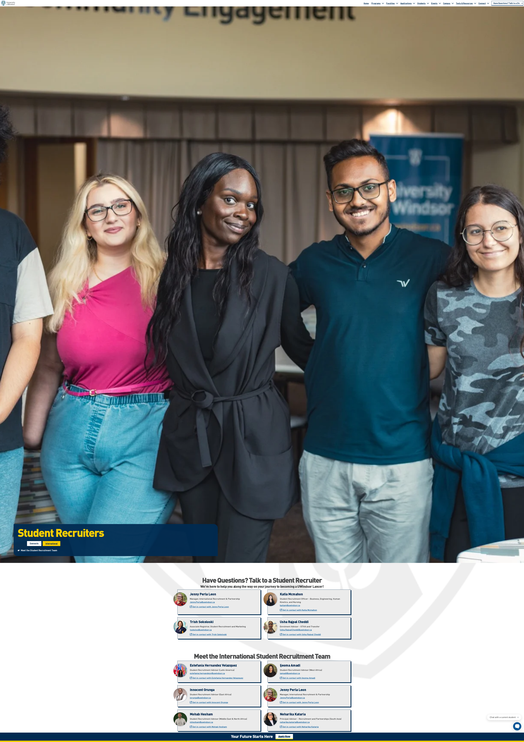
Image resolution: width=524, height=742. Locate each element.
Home (366, 3)
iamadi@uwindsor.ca (290, 673)
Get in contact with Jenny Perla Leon (210, 606)
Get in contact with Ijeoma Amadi (298, 677)
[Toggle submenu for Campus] (452, 3)
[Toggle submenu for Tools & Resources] (475, 3)
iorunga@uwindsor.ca (200, 697)
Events (434, 3)
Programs (376, 3)
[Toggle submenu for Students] (428, 3)
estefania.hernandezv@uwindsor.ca (207, 673)
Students (421, 3)
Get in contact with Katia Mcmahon (299, 609)
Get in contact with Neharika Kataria (300, 726)
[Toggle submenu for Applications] (414, 3)
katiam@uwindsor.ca (290, 605)
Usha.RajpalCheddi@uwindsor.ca (296, 629)
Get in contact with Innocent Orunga (210, 702)
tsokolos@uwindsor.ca (201, 629)
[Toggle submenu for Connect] (488, 3)
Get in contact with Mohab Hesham (209, 726)
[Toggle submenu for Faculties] (397, 3)
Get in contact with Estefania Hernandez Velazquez (217, 677)
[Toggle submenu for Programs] (383, 3)
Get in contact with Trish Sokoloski (209, 634)
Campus (446, 3)
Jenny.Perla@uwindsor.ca (202, 602)
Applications (406, 3)
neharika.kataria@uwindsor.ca (295, 722)
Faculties (390, 3)
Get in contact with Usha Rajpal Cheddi (301, 634)
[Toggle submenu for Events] (440, 3)
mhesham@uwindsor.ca (201, 722)
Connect (482, 3)
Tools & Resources (464, 3)
